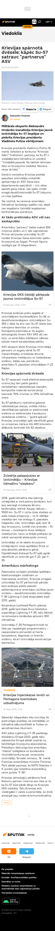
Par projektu (7, 869)
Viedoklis (9, 690)
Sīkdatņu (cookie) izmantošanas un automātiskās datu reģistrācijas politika (21, 887)
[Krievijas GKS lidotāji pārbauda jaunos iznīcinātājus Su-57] (27, 271)
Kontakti (6, 877)
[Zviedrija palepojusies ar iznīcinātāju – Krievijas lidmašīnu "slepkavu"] (27, 452)
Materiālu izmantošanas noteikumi (18, 873)
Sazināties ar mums (11, 881)
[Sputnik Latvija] (9, 23)
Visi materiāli (15, 119)
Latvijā (5, 843)
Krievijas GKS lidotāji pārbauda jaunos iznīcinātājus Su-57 (26, 296)
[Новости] (29, 109)
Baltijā (16, 843)
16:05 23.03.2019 (10, 67)
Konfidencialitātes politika (23, 877)
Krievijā (40, 843)
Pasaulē (28, 843)
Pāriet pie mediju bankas (35, 103)
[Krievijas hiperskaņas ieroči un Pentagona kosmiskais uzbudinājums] (27, 667)
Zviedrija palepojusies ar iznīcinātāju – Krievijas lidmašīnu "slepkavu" (21, 479)
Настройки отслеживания (14, 892)
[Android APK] (10, 901)
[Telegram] (45, 109)
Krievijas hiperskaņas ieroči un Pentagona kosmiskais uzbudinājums (26, 699)
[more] (50, 305)
